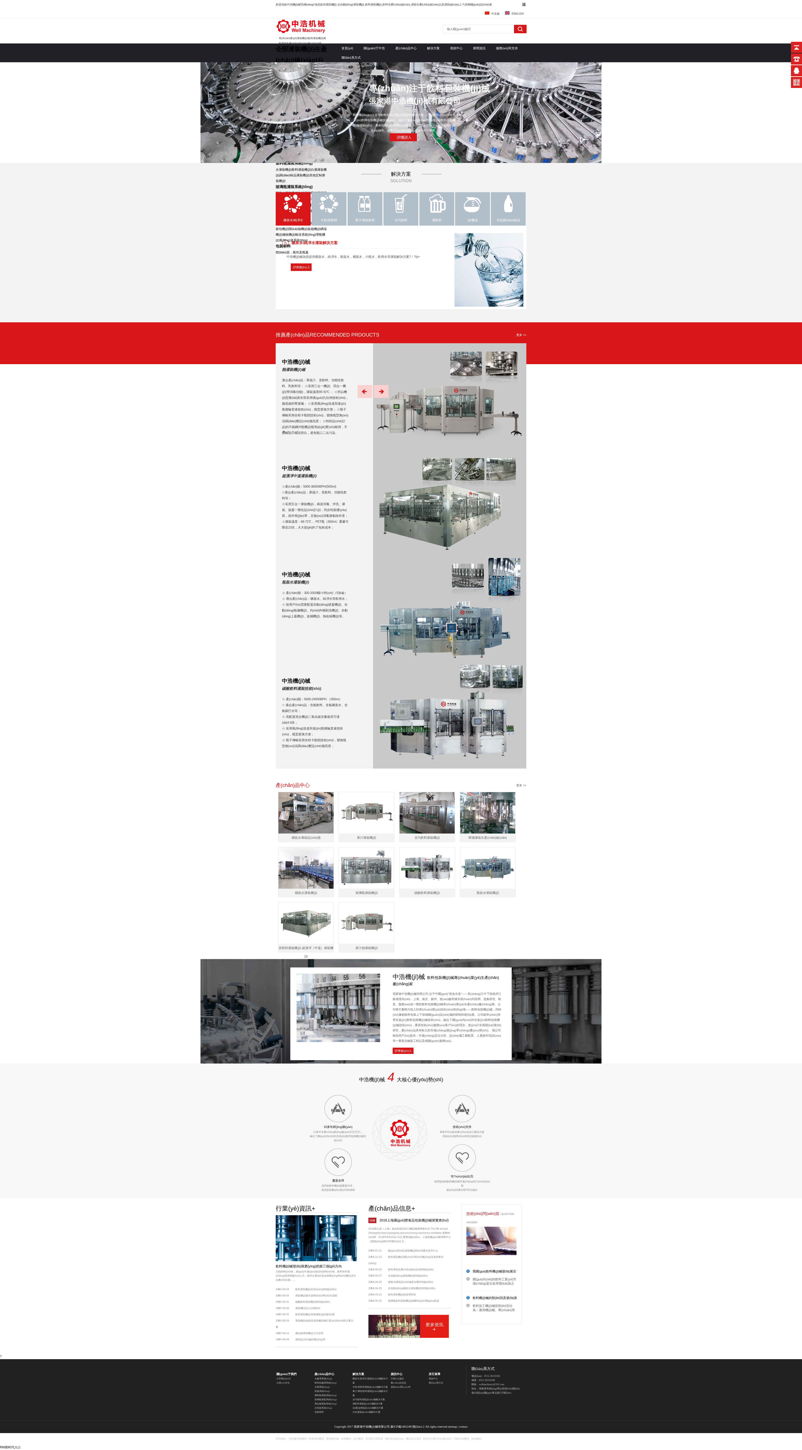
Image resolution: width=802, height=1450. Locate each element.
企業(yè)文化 (283, 1382)
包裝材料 (283, 246)
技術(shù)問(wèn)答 (401, 1387)
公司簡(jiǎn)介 (284, 1378)
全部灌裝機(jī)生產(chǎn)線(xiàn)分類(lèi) (301, 60)
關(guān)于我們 (287, 1374)
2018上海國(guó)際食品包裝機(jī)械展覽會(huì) (414, 1220)
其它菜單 (434, 1374)
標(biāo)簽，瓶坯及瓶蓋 (292, 252)
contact (463, 1426)
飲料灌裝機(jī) (301, 169)
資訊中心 (396, 1374)
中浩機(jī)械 (296, 362)
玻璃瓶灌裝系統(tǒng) (294, 187)
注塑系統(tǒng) (322, 1387)
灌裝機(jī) (301, 26)
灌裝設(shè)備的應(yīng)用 (310, 1339)
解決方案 (358, 1374)
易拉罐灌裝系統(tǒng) (326, 1403)
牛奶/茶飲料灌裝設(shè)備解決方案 (370, 1387)
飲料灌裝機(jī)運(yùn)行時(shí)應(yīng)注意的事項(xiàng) (405, 1260)
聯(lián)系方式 (436, 1382)
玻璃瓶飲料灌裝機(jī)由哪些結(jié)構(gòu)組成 (413, 1300)
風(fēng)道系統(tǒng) (293, 240)
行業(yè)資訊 (397, 1378)
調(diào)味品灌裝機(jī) (294, 175)
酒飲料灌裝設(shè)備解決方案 (368, 1403)
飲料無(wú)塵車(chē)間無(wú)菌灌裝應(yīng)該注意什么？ (513, 1308)
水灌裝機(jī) (284, 169)
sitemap (452, 1426)
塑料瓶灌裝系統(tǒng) (294, 163)
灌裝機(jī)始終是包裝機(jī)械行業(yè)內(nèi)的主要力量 (314, 1323)
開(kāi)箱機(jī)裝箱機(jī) (305, 229)
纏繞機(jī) (288, 234)
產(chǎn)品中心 (324, 1374)
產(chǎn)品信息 (398, 1382)
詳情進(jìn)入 (301, 267)
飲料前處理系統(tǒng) (326, 1382)
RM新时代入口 (10, 1447)
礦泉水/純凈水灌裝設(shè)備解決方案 (370, 1380)
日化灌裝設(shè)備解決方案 (366, 1412)
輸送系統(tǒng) (305, 234)
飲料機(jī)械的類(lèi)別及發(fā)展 (495, 1282)
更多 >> (521, 335)
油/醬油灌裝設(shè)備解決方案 (368, 1408)
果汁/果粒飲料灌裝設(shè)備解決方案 (370, 1393)
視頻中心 (433, 1378)
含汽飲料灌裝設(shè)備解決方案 (369, 1399)
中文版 (495, 13)
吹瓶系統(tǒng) (322, 1391)
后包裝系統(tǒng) (323, 1408)
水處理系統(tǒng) (323, 1378)
